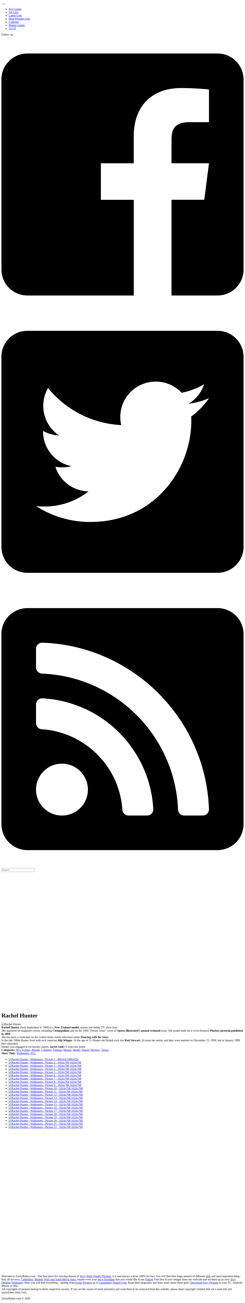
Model (76, 1050)
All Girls (13, 12)
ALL (33, 1053)
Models (38, 1279)
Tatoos (105, 1050)
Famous (57, 1050)
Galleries (14, 21)
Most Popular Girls (19, 18)
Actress (26, 1050)
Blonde (36, 1050)
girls (208, 1276)
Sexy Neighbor (106, 1279)
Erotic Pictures (83, 1282)
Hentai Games (17, 25)
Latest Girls (15, 15)
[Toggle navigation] (3, 3)
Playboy (95, 1050)
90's (18, 1050)
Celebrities (27, 1279)
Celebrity (46, 1050)
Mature (67, 1050)
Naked (85, 1050)
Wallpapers (23, 1053)
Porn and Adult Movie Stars (60, 1279)
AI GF (12, 28)
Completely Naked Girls (113, 1282)
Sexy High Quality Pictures (95, 1276)
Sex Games (15, 9)
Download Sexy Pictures (204, 1282)
